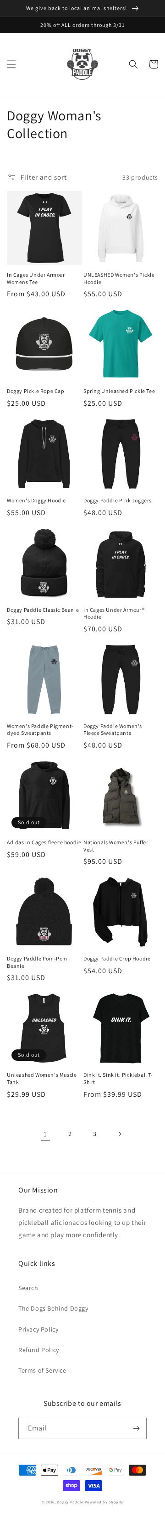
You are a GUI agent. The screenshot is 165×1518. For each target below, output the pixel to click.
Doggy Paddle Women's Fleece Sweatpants (112, 730)
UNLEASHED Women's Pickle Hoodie (118, 278)
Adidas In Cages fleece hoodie (44, 842)
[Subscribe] (136, 1428)
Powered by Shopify (104, 1501)
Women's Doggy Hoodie (36, 500)
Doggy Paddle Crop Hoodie (116, 958)
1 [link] (45, 1134)
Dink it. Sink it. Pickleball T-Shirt (118, 1078)
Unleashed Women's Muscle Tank (42, 1078)
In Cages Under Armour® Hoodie (113, 613)
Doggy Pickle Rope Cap (36, 390)
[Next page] (120, 1134)
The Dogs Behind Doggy (53, 1308)
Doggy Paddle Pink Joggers (117, 500)
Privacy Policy (38, 1329)
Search (28, 1288)
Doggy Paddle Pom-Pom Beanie (37, 962)
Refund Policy (38, 1350)
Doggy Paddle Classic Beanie (43, 609)
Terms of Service (42, 1370)
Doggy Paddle (70, 1501)
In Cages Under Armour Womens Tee (36, 278)
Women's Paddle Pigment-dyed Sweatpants (40, 730)
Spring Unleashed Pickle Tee (119, 390)
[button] (11, 64)
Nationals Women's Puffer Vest (115, 846)
